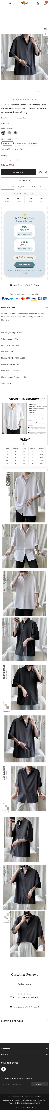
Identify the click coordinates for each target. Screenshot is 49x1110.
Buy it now (24, 180)
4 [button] (20, 99)
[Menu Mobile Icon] (2, 3)
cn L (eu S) (6, 149)
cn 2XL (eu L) (21, 143)
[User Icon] (38, 3)
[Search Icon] (10, 3)
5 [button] (23, 99)
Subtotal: (4, 165)
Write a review (24, 984)
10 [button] (35, 99)
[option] (24, 57)
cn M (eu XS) (17, 149)
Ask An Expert (33, 285)
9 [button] (32, 99)
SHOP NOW (24, 265)
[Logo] (24, 3)
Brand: (3, 118)
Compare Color (40, 91)
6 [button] (25, 99)
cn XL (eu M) (33, 143)
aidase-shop (21, 118)
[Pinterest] (3, 1069)
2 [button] (16, 99)
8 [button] (30, 99)
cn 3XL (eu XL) (7, 143)
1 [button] (13, 99)
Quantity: (4, 156)
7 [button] (28, 99)
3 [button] (18, 99)
